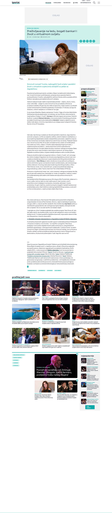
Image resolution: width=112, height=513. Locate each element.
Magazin (48, 2)
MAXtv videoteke (53, 250)
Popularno (57, 2)
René (64, 256)
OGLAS (56, 15)
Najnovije (67, 2)
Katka (57, 254)
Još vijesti (89, 407)
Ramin (50, 252)
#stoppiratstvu (85, 2)
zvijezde (15, 362)
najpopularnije (87, 356)
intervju (15, 365)
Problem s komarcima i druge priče (38, 256)
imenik (83, 0)
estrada (15, 360)
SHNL (76, 2)
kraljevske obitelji (18, 355)
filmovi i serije (17, 357)
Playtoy (88, 0)
